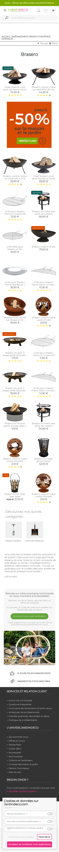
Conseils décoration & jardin (23, 764)
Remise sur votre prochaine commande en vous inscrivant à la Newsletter (30, 594)
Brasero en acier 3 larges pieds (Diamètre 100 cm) (15, 355)
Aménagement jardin (24, 36)
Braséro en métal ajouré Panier (43, 460)
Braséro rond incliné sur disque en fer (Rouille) (15, 320)
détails (8, 807)
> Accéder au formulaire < (22, 791)
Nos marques (16, 756)
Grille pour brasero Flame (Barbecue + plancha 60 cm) (15, 284)
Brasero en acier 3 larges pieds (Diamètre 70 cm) (15, 390)
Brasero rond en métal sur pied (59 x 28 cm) (44, 88)
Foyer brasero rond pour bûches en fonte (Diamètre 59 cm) (15, 89)
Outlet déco (15, 748)
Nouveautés (15, 752)
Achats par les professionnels (24, 712)
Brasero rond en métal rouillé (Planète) (44, 495)
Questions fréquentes (20, 704)
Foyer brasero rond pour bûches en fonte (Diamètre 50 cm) (43, 178)
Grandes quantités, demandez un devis (29, 716)
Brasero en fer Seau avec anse (15, 495)
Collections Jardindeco (21, 760)
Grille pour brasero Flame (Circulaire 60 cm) (15, 214)
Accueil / (6, 36)
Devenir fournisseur (19, 768)
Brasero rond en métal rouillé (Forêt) (44, 318)
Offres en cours (17, 740)
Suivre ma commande (20, 700)
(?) (27, 814)
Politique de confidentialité (23, 720)
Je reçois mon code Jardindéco (29, 616)
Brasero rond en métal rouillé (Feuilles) (15, 460)
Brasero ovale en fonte (43, 246)
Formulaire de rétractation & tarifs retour (30, 708)
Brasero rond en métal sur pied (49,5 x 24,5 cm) (15, 178)
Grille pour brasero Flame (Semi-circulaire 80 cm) (44, 390)
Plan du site (15, 772)
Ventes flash (15, 744)
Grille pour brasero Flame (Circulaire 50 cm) (43, 355)
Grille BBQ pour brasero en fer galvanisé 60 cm (14, 249)
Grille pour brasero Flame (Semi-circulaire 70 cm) (44, 284)
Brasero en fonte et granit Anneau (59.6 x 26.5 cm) (15, 426)
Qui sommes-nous (18, 737)
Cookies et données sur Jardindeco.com (21, 802)
